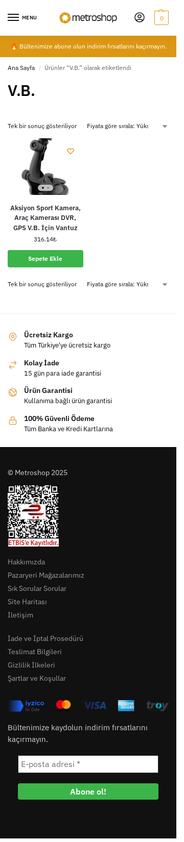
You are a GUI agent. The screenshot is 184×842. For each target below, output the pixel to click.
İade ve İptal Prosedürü (45, 638)
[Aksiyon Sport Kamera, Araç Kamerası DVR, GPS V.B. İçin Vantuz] (45, 166)
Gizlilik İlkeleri (31, 665)
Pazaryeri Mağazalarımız (46, 575)
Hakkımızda (26, 561)
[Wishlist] (70, 151)
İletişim (20, 615)
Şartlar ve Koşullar (37, 678)
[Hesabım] (139, 18)
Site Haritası (27, 601)
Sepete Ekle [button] (45, 258)
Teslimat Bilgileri (35, 651)
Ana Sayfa (21, 67)
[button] (160, 18)
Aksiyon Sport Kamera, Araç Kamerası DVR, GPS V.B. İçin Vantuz (45, 218)
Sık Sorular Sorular (37, 588)
